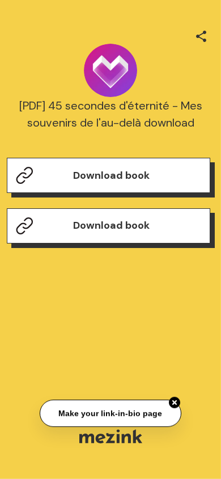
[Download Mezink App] (110, 436)
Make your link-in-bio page (111, 413)
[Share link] (201, 34)
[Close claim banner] (174, 402)
